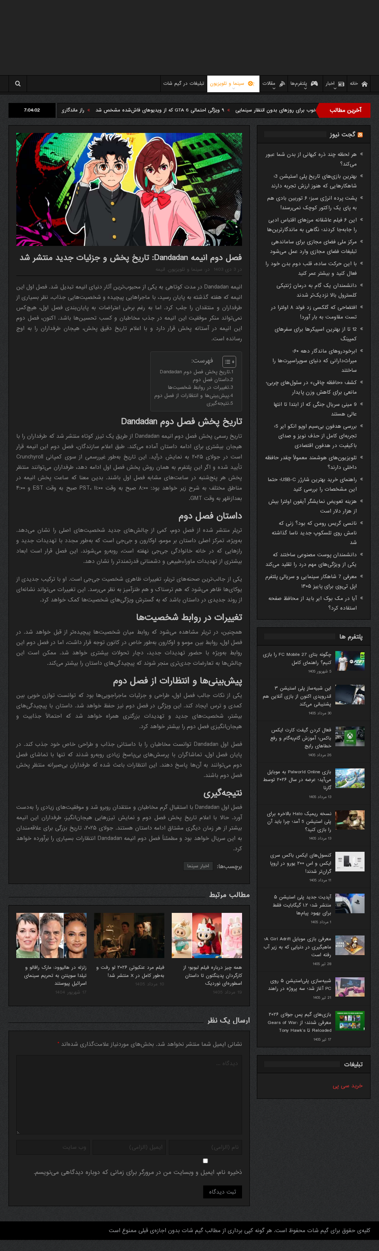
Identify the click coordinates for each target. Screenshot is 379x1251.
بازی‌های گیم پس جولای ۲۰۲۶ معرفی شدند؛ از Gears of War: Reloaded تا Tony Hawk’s (299, 1022)
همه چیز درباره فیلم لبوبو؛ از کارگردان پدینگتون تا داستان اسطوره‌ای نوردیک (212, 975)
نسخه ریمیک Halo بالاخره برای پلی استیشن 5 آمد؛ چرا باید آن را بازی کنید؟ (299, 821)
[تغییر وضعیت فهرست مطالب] (225, 362)
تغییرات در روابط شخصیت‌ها (198, 387)
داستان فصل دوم (211, 380)
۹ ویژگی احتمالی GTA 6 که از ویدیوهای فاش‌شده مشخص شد (193, 110)
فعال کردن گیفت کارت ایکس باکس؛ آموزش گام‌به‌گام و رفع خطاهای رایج (300, 738)
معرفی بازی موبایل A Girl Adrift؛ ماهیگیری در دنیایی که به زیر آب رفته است (297, 946)
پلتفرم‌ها (299, 83)
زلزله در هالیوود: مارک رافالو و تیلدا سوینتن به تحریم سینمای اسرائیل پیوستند (55, 975)
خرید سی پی (348, 1085)
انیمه (160, 269)
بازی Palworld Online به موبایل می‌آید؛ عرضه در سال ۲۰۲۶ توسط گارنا (297, 779)
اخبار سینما (198, 866)
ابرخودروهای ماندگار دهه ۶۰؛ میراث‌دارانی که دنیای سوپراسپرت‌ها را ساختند (314, 360)
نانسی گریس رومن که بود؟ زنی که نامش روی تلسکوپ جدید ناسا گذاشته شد (314, 533)
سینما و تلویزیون (227, 83)
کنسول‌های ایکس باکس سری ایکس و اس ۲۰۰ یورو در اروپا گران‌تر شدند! (300, 863)
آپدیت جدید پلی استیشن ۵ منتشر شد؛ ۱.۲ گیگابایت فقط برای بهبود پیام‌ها (301, 905)
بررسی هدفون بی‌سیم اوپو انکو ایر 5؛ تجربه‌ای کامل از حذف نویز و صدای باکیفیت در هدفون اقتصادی (315, 436)
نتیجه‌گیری (218, 403)
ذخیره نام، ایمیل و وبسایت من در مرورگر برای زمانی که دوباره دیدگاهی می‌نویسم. (138, 1172)
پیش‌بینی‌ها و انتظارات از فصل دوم (191, 396)
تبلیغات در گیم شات (183, 83)
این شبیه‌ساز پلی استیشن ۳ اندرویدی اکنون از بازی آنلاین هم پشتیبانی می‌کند (297, 696)
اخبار (330, 83)
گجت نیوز (342, 134)
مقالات (268, 83)
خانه (354, 83)
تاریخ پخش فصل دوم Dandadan (195, 372)
